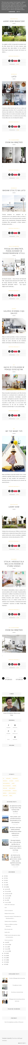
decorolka (14, 74)
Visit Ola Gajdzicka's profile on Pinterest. (14, 1022)
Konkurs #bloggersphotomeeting (17, 978)
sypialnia (15, 790)
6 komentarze (12, 178)
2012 (5, 957)
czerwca (7, 902)
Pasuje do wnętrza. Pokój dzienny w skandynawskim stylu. (14, 251)
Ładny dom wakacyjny (14, 21)
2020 (5, 876)
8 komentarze (12, 494)
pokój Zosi (5, 788)
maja (6, 942)
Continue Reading (14, 56)
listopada (7, 891)
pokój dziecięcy (12, 788)
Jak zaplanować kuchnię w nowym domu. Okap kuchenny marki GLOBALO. (15, 808)
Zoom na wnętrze (14, 142)
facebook (8, 727)
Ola (18, 64)
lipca (6, 900)
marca (6, 946)
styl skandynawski (14, 139)
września (7, 895)
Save (16, 60)
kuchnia (17, 780)
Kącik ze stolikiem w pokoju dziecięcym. (14, 368)
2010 (5, 962)
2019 (5, 878)
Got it (18, 11)
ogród (13, 783)
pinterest (8, 733)
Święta (10, 795)
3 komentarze (12, 64)
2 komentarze (12, 667)
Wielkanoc (8, 778)
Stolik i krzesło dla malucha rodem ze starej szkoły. (14, 563)
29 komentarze (12, 418)
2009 (5, 964)
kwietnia (7, 944)
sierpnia (7, 898)
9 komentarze (12, 129)
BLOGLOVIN (15, 739)
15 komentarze (12, 617)
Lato (14, 76)
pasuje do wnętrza (14, 246)
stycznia (7, 951)
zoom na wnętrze (12, 793)
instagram (15, 727)
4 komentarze (12, 236)
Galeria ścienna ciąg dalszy (14, 312)
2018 (5, 880)
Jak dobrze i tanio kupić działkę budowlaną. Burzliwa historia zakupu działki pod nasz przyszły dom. (15, 831)
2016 (5, 884)
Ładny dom (14, 507)
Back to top (21, 1043)
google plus (15, 733)
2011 (5, 960)
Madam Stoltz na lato (14, 190)
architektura (14, 18)
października (8, 893)
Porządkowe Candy (17, 985)
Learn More (12, 11)
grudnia (6, 889)
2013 (5, 955)
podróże (14, 785)
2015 (5, 887)
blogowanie (15, 778)
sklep (8, 739)
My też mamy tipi (14, 431)
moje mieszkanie (6, 783)
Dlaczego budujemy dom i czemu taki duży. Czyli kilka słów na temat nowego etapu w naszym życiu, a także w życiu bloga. (15, 845)
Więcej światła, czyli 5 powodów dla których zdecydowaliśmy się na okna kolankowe (15, 819)
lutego (6, 949)
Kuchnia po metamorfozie (17, 992)
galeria (14, 308)
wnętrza (5, 793)
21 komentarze (12, 354)
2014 (5, 953)
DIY (14, 364)
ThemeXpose (15, 1038)
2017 (5, 882)
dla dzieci (14, 559)
